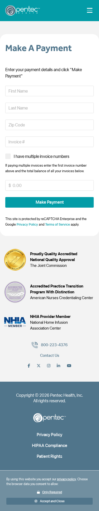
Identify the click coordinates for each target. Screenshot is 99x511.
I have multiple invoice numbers (41, 156)
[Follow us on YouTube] (69, 365)
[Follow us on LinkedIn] (58, 365)
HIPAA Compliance (49, 445)
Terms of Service (57, 224)
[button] (49, 202)
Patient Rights (49, 456)
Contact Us (49, 355)
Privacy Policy (27, 224)
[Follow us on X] (39, 365)
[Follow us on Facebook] (29, 365)
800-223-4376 (54, 345)
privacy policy (66, 479)
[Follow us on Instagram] (48, 365)
